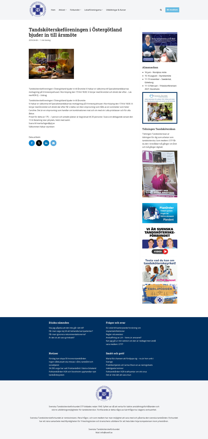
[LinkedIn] (46, 143)
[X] (39, 143)
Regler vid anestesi (114, 334)
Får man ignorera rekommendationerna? (67, 334)
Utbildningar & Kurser (116, 10)
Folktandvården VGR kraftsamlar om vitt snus (126, 371)
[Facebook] (32, 143)
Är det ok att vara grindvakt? (62, 337)
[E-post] (53, 143)
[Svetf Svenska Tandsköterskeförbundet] (38, 10)
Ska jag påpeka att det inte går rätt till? (66, 328)
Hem (53, 10)
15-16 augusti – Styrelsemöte (158, 75)
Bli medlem (172, 9)
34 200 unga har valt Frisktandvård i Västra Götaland (72, 368)
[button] (66, 9)
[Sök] (161, 10)
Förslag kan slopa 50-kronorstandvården (67, 358)
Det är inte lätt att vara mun (118, 375)
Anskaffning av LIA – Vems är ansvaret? (123, 337)
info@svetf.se (106, 432)
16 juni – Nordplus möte (155, 72)
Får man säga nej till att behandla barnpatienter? (71, 331)
